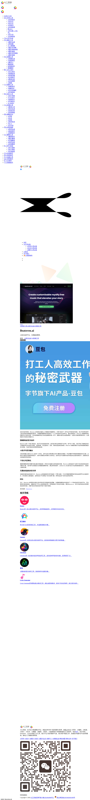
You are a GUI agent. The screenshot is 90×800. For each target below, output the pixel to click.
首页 (25, 242)
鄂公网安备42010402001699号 (65, 797)
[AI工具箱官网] (29, 167)
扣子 (76, 731)
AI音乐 (36, 738)
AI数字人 (49, 738)
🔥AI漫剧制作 (28, 255)
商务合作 (68, 738)
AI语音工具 (23, 326)
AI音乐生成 (30, 326)
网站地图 (62, 738)
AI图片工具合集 (32, 250)
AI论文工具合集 (32, 248)
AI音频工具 (37, 326)
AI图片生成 (42, 738)
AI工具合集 (27, 244)
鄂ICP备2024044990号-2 (46, 797)
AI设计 (27, 738)
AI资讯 (26, 252)
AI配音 (31, 738)
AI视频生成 (55, 738)
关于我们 (26, 253)
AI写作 (22, 738)
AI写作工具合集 (32, 246)
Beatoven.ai (29, 489)
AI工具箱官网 (34, 797)
